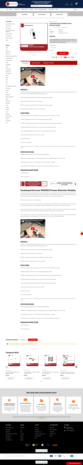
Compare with (59, 14)
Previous (7, 367)
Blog (36, 437)
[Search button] (51, 6)
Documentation (42, 14)
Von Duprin (22, 433)
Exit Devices (8, 431)
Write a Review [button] (65, 27)
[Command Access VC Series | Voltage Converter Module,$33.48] (32, 361)
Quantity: (52, 50)
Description (24, 14)
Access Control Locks (9, 427)
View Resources (41, 418)
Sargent (21, 435)
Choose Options (29, 378)
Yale (21, 429)
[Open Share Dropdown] (75, 53)
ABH (21, 431)
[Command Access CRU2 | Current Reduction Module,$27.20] (14, 361)
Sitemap (51, 435)
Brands (10, 9)
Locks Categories (9, 439)
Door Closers (8, 429)
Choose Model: (53, 45)
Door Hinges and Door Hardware (11, 433)
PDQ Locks (22, 427)
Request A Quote (38, 435)
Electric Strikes (8, 435)
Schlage (21, 437)
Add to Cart (10, 378)
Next (76, 367)
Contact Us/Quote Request (74, 463)
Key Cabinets (8, 437)
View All (21, 439)
